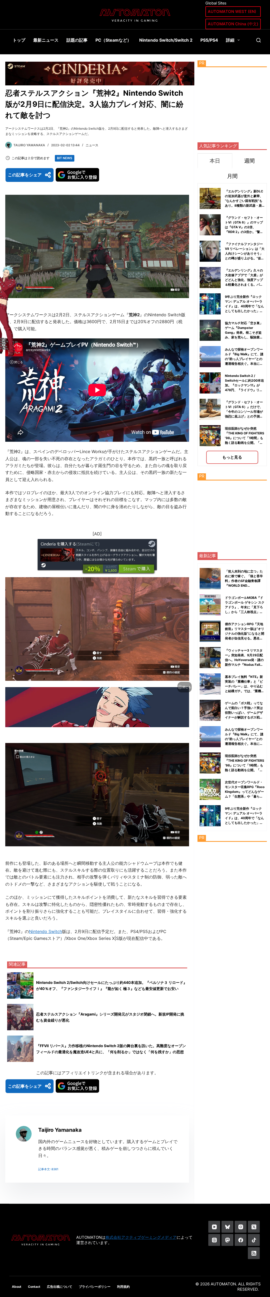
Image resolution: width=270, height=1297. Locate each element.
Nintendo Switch (45, 931)
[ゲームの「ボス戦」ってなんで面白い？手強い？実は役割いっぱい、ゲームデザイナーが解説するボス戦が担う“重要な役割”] (210, 710)
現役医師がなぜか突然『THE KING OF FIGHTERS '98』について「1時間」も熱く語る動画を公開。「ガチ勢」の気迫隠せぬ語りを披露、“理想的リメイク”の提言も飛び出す (244, 442)
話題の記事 (77, 40)
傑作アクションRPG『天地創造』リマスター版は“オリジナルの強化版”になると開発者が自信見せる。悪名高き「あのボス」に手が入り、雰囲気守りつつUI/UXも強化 (244, 638)
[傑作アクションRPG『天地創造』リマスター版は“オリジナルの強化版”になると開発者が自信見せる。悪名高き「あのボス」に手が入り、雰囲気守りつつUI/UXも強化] (210, 631)
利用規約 (123, 1287)
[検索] (258, 40)
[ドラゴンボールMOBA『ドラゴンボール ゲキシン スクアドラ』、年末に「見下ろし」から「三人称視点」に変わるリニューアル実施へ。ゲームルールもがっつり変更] (210, 604)
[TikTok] (254, 1240)
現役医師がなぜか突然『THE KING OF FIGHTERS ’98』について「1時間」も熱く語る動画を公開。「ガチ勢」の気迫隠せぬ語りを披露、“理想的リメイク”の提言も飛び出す (244, 770)
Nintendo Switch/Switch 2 (165, 40)
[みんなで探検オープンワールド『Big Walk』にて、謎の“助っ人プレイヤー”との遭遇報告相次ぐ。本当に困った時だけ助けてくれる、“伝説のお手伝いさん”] (210, 736)
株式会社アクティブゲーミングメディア (141, 1237)
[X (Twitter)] (254, 1227)
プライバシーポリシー (94, 1287)
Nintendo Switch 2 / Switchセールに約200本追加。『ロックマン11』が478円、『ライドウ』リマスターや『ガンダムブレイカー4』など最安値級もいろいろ (244, 390)
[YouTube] (214, 1227)
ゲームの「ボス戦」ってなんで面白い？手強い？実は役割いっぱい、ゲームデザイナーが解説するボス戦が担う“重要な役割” (244, 712)
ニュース (92, 145)
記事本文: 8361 (48, 1169)
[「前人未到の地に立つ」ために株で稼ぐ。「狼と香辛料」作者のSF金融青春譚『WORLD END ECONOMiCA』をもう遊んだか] (210, 578)
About (16, 1287)
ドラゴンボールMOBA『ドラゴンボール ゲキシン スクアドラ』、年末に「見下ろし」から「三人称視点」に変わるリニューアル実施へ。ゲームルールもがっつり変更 (244, 612)
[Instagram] (241, 1227)
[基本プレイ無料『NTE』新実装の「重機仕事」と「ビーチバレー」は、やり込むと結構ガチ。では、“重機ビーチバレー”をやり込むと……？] (210, 683)
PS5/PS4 (209, 40)
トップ (19, 40)
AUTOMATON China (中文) (233, 23)
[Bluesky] (227, 1227)
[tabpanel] (232, 324)
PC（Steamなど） (113, 40)
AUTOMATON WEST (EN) (232, 11)
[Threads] (214, 1240)
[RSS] (254, 1253)
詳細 (230, 40)
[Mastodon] (227, 1240)
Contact (34, 1287)
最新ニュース (46, 40)
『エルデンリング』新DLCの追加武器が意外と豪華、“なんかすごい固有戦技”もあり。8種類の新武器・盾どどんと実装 (244, 200)
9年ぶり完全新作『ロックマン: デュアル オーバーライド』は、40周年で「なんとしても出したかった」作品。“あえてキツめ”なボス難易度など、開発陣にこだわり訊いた (244, 311)
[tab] (214, 160)
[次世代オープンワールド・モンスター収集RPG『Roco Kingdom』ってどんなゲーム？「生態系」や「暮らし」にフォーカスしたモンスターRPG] (210, 789)
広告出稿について (59, 1287)
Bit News (64, 158)
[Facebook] (241, 1240)
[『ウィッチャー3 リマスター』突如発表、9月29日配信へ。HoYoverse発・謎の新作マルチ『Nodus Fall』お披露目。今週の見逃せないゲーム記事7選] (210, 657)
